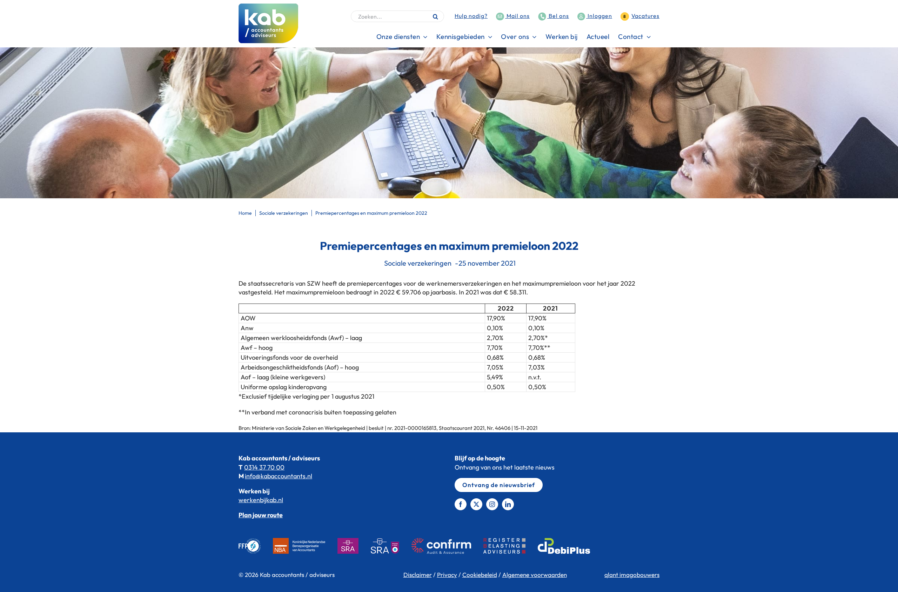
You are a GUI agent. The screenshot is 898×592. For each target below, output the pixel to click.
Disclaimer (417, 574)
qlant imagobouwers (631, 574)
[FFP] (256, 546)
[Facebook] (461, 504)
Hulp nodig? (471, 15)
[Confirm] (447, 546)
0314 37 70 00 (264, 467)
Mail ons (517, 15)
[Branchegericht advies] (391, 546)
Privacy (447, 574)
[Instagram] (492, 504)
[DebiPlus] (570, 546)
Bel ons (558, 15)
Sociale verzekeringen (417, 263)
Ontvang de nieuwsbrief (498, 484)
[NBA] (305, 546)
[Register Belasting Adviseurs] (510, 546)
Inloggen (599, 15)
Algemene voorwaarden (534, 574)
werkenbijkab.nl (261, 500)
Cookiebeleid (479, 574)
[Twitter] (476, 504)
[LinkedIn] (508, 504)
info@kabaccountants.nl (278, 476)
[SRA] (354, 546)
